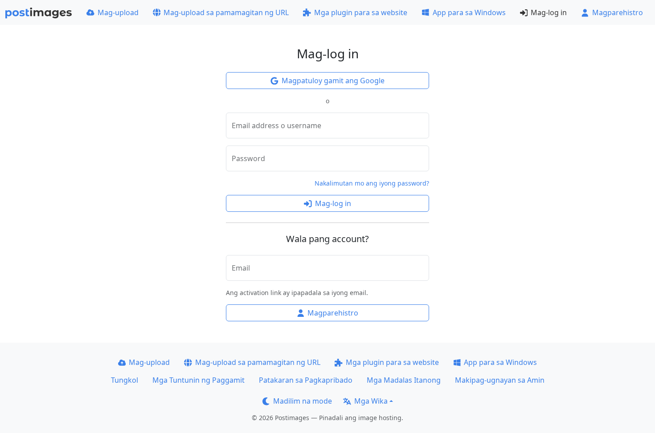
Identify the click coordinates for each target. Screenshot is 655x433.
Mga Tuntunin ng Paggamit (198, 380)
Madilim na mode (302, 401)
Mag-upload (118, 12)
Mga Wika (371, 401)
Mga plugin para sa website (360, 12)
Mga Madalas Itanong (404, 380)
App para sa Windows (469, 12)
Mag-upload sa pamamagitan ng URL (226, 12)
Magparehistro (617, 12)
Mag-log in (549, 12)
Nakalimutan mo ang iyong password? (372, 183)
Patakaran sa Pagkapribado (305, 380)
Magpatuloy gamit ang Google (333, 80)
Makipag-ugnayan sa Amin (499, 380)
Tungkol (124, 380)
